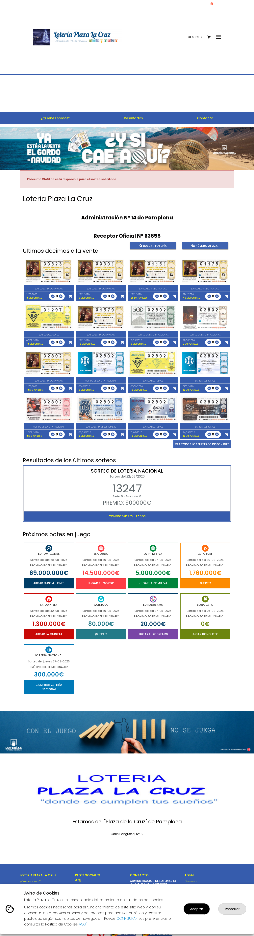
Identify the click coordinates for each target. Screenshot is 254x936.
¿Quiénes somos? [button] (55, 118)
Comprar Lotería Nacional (49, 687)
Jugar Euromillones (48, 583)
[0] (210, 37)
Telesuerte (191, 881)
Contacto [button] (205, 118)
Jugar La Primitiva (153, 583)
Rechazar (232, 909)
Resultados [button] (133, 118)
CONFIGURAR (127, 918)
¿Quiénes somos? (30, 881)
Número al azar (206, 246)
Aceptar (196, 909)
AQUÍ (83, 924)
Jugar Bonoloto (205, 634)
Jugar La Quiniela (48, 634)
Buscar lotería (154, 246)
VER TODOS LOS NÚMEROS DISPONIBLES (202, 444)
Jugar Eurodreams (153, 634)
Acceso (197, 37)
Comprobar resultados (127, 516)
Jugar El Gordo (101, 583)
